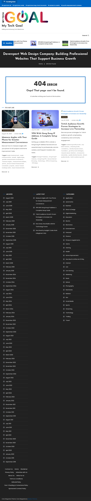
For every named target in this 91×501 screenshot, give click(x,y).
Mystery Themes (32, 499)
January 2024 (10, 316)
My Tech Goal (12, 25)
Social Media (69, 301)
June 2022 (9, 385)
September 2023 (11, 332)
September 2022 (11, 374)
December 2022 (11, 362)
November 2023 (11, 324)
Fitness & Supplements (73, 240)
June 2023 (9, 343)
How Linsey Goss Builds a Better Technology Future (45, 225)
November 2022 (11, 366)
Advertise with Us (21, 472)
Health (68, 251)
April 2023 (9, 351)
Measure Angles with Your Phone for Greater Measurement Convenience (14, 43)
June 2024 (9, 297)
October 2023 (10, 328)
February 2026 (10, 221)
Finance (68, 236)
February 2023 (10, 358)
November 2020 (11, 443)
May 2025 (9, 255)
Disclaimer (24, 469)
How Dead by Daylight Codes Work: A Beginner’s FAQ (46, 232)
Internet (68, 263)
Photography (70, 286)
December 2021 (10, 404)
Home (17, 469)
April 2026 (9, 213)
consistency (64, 149)
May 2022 (9, 389)
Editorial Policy (16, 482)
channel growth (74, 146)
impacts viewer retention (68, 153)
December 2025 (11, 229)
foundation (64, 151)
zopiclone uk (7, 5)
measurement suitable (19, 161)
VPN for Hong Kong (51, 161)
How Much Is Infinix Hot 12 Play (75, 259)
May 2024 (9, 301)
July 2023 (8, 339)
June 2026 (9, 206)
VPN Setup (35, 163)
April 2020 (9, 450)
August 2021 (9, 420)
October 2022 (10, 370)
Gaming (64, 117)
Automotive (69, 202)
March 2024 (9, 309)
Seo (67, 297)
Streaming (69, 309)
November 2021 (10, 408)
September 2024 (11, 286)
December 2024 (11, 274)
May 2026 (9, 209)
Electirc (68, 221)
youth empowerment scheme (72, 5)
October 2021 (10, 412)
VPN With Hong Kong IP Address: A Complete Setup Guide (46, 43)
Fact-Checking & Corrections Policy (16, 485)
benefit (14, 157)
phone (4, 163)
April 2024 (9, 305)
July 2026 (9, 202)
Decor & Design (70, 209)
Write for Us (20, 475)
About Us (11, 475)
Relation (68, 294)
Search (84, 35)
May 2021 (8, 431)
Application (69, 198)
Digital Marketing (71, 213)
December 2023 (11, 320)
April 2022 (9, 393)
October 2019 (10, 458)
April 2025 (9, 259)
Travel (68, 320)
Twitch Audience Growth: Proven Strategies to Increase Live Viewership (78, 43)
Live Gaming (69, 271)
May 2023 (9, 347)
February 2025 (10, 267)
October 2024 (10, 282)
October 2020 (10, 446)
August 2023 (9, 336)
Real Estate (69, 290)
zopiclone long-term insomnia (36, 5)
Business (68, 206)
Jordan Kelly (18, 134)
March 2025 (9, 263)
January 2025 (10, 271)
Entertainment (70, 229)
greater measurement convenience (12, 159)
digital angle (20, 157)
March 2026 (9, 217)
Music (67, 278)
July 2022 (8, 381)
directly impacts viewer (76, 149)
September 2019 (11, 462)
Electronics (69, 225)
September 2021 (11, 416)
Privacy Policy (9, 472)
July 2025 (8, 248)
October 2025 (10, 236)
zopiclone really (19, 5)
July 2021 (8, 423)
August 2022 (9, 378)
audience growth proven (73, 144)
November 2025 (11, 232)
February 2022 (10, 397)
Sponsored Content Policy (17, 488)
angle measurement (13, 155)
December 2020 (11, 439)
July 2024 (9, 294)
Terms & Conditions (16, 479)
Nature (68, 282)
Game (68, 244)
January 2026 (10, 225)
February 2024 (10, 313)
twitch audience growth (77, 157)
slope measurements (18, 168)
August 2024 (10, 290)
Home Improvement (8, 130)
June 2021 (9, 427)
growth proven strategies (76, 151)
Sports (68, 305)
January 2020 (10, 454)
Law (67, 267)
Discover (5, 172)
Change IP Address (42, 157)
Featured (68, 232)
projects (11, 166)
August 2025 (9, 244)
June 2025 (9, 251)
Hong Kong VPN (42, 159)
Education (69, 217)
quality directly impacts (75, 155)
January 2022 (10, 401)
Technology (41, 161)
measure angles (7, 161)
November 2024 (11, 278)
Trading (68, 316)
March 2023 (9, 355)
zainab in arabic (54, 5)
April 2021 (8, 435)
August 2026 (10, 198)
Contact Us (9, 469)
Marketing (69, 274)
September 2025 (11, 240)
